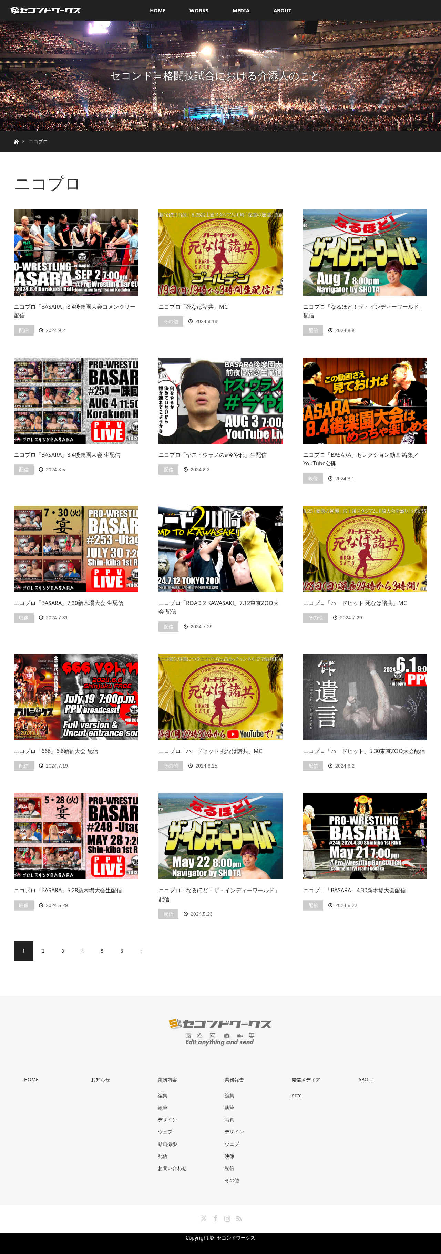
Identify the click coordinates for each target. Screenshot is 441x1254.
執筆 (162, 1107)
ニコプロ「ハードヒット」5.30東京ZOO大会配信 (364, 751)
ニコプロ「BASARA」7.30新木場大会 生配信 (68, 603)
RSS (238, 1217)
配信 (24, 330)
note (296, 1095)
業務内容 (167, 1079)
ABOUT (282, 10)
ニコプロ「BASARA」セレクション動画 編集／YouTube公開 (361, 459)
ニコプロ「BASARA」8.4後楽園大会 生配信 (67, 455)
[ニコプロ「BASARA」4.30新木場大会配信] (365, 836)
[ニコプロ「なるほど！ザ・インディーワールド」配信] (365, 252)
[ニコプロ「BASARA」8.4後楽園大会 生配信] (76, 401)
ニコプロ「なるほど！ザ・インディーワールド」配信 (363, 311)
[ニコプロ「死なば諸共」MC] (220, 252)
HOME (157, 10)
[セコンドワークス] (220, 1040)
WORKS (198, 10)
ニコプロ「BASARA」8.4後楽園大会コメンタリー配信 (74, 311)
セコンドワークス (236, 1237)
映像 (313, 478)
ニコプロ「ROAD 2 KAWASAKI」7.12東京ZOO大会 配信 (218, 607)
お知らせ (100, 1079)
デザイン (167, 1119)
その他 (171, 321)
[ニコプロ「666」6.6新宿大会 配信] (76, 697)
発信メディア (305, 1079)
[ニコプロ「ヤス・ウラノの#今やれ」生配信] (220, 401)
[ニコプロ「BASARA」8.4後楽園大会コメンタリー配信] (76, 252)
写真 (229, 1119)
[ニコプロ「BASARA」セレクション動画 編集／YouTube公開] (365, 401)
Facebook (214, 1217)
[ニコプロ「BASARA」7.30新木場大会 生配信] (76, 549)
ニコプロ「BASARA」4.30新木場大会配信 (354, 890)
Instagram (226, 1217)
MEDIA (241, 10)
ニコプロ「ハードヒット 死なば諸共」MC (355, 603)
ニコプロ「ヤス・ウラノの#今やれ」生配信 (212, 455)
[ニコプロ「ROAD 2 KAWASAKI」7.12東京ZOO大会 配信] (220, 549)
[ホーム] (16, 133)
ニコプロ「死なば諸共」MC (193, 306)
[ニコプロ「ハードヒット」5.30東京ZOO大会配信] (365, 697)
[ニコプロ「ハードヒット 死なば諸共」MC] (365, 549)
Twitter (203, 1217)
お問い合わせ (172, 1168)
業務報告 (234, 1079)
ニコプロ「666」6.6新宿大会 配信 (56, 751)
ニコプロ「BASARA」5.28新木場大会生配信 (68, 890)
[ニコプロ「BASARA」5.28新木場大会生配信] (76, 836)
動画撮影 (167, 1144)
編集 (162, 1095)
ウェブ (165, 1131)
